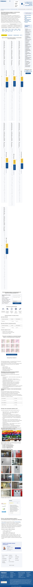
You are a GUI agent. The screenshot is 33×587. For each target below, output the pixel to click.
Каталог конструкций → (21, 572)
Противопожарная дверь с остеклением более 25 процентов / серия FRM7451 (4, 53)
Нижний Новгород (3, 562)
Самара (10, 558)
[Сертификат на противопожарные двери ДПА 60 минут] (8, 341)
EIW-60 (12, 29)
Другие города (11, 565)
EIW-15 (3, 29)
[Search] (22, 4)
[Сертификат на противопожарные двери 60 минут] (3, 346)
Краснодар (17, 556)
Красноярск (11, 556)
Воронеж (16, 558)
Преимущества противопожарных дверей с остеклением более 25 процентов (28, 45)
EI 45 (14, 30)
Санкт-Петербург (5, 555)
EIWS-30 (3, 30)
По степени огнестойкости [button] (5, 24)
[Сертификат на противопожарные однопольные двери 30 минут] (17, 346)
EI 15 (10, 30)
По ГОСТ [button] (14, 27)
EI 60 (17, 30)
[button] (10, 1)
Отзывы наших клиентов (27, 64)
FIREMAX (3, 1)
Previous (7, 507)
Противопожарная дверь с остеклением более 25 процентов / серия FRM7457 (4, 219)
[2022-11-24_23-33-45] (13, 350)
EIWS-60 (7, 30)
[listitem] (4, 35)
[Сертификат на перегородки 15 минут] (13, 341)
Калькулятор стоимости (27, 42)
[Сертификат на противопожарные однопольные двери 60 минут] (17, 350)
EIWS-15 (19, 29)
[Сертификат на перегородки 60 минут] (3, 341)
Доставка (17, 1)
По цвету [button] (17, 27)
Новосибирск (4, 558)
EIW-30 (6, 29)
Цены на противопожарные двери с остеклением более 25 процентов (28, 31)
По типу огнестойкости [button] (13, 24)
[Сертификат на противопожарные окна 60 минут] (3, 350)
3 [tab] (14, 516)
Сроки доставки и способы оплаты (27, 34)
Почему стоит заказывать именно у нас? (28, 53)
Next (21, 507)
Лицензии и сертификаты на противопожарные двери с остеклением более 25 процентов (28, 38)
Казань (3, 556)
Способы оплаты (16, 3)
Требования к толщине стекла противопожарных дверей (28, 50)
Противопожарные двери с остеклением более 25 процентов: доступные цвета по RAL (28, 58)
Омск (16, 555)
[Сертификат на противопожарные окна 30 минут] (8, 346)
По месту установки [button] (4, 27)
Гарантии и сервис (16, 6)
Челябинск (10, 555)
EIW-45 (9, 29)
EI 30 (12, 30)
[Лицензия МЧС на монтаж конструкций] (17, 341)
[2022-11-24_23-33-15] (8, 350)
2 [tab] (13, 516)
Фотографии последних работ (27, 62)
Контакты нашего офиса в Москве (27, 66)
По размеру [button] (9, 27)
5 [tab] (16, 516)
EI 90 (19, 30)
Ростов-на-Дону (11, 561)
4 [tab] (15, 516)
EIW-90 (16, 29)
